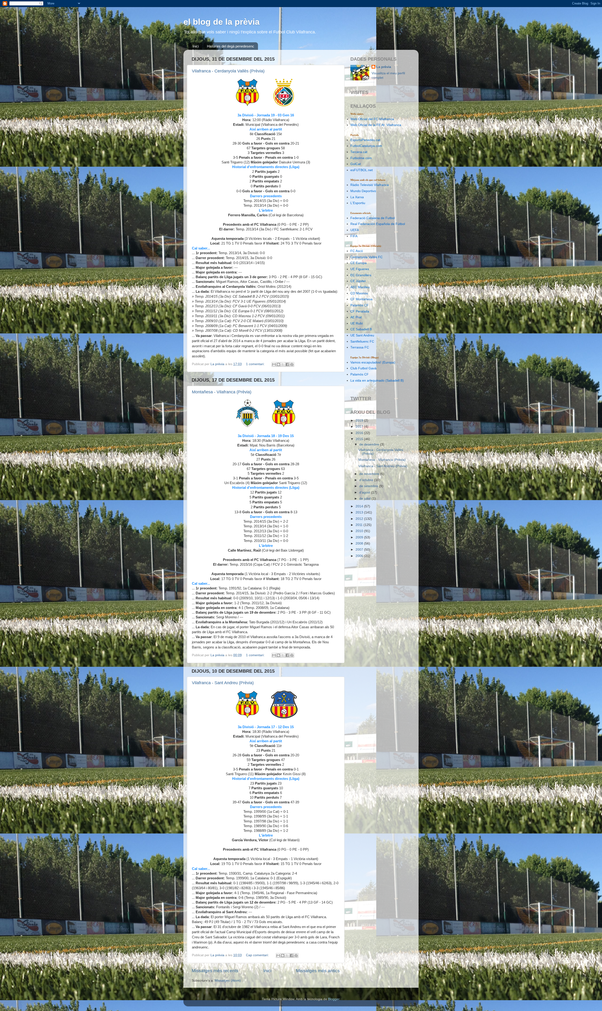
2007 (360, 549)
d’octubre (366, 480)
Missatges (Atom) (228, 980)
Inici (196, 46)
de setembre (369, 486)
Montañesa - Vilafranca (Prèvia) (221, 392)
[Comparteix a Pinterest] (291, 364)
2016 (360, 433)
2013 (360, 512)
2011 (360, 525)
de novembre (369, 474)
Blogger (333, 999)
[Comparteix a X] (283, 364)
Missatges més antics (318, 970)
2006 (360, 556)
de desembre (369, 444)
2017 (360, 426)
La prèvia (383, 67)
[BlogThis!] (278, 364)
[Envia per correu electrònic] (274, 364)
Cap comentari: (258, 955)
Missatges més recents (215, 970)
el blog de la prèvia (221, 22)
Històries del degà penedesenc (230, 46)
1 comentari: (255, 364)
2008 (360, 543)
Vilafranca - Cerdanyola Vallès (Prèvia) (228, 71)
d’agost (365, 492)
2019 (360, 420)
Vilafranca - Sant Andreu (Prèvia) (223, 682)
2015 (360, 439)
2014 (360, 506)
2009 (360, 537)
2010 (360, 531)
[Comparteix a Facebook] (287, 364)
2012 (360, 519)
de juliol (365, 498)
